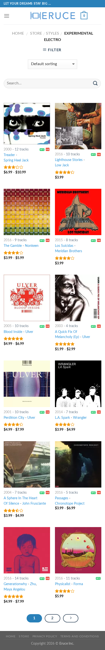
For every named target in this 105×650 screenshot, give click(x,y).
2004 (7, 492)
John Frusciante (34, 503)
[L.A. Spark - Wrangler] (78, 383)
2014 (59, 412)
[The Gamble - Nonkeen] (27, 212)
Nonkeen (32, 246)
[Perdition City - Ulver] (27, 383)
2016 (59, 154)
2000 (7, 149)
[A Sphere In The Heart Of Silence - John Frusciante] (27, 464)
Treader (9, 155)
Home (18, 33)
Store (36, 33)
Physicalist (62, 584)
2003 (59, 326)
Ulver (29, 332)
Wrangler (80, 418)
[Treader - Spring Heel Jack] (27, 123)
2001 (7, 412)
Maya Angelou (14, 589)
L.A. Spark (62, 418)
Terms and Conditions (79, 636)
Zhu (33, 584)
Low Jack (62, 165)
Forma (78, 584)
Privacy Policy (44, 636)
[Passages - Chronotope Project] (78, 464)
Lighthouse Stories (69, 160)
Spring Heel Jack (16, 160)
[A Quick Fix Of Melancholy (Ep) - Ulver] (78, 298)
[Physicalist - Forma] (78, 550)
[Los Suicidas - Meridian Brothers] (78, 212)
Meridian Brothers (68, 251)
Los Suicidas (64, 246)
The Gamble (13, 246)
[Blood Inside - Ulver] (27, 298)
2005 (7, 326)
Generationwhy (15, 584)
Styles (52, 33)
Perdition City (14, 418)
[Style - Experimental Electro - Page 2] (71, 618)
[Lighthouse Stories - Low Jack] (78, 126)
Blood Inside (13, 332)
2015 (59, 240)
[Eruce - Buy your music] (52, 15)
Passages (61, 498)
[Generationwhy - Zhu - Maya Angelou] (27, 550)
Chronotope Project (69, 503)
